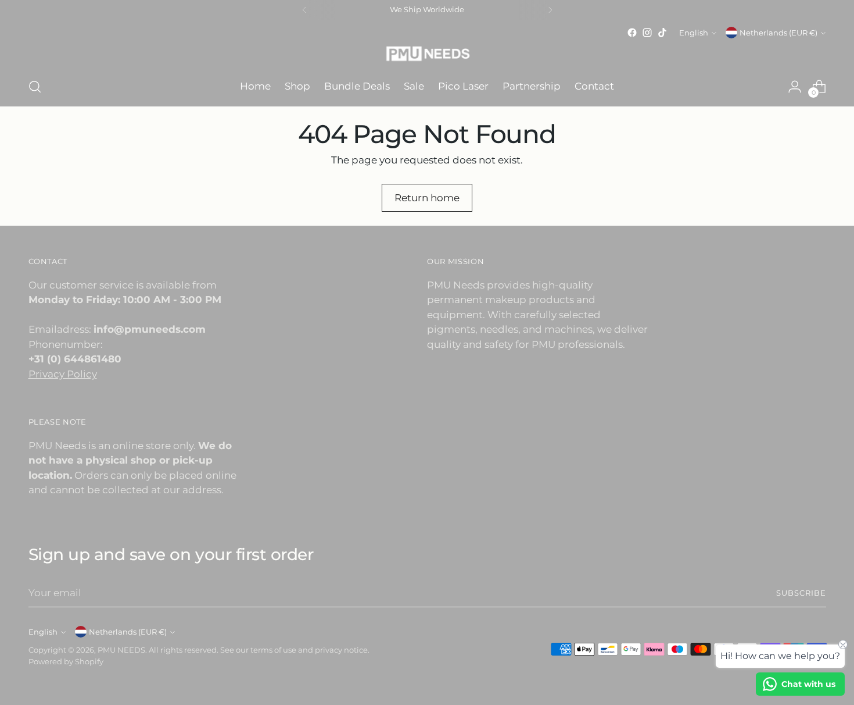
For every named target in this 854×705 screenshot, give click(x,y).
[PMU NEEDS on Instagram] (647, 32)
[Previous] (304, 10)
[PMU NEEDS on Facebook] (632, 32)
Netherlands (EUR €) (778, 32)
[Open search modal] (34, 86)
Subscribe (801, 592)
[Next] (550, 10)
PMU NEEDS (121, 649)
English (693, 32)
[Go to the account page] (794, 86)
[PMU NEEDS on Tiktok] (662, 32)
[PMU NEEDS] (427, 54)
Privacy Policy (62, 374)
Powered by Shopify (65, 661)
